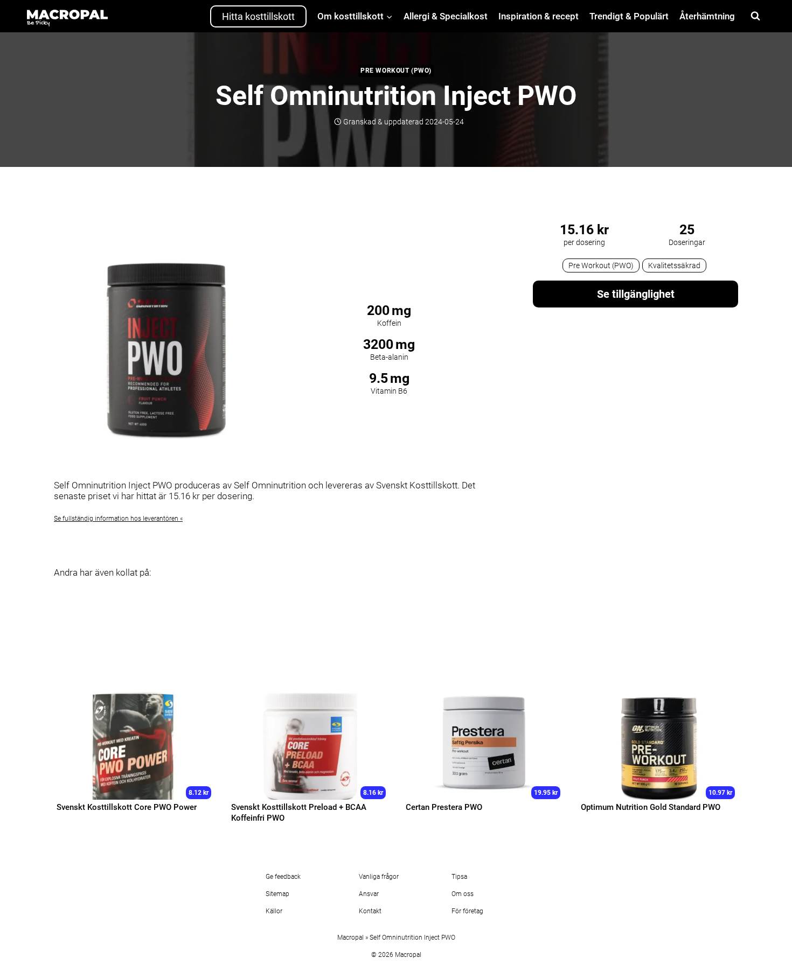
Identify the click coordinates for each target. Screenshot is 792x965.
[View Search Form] (755, 16)
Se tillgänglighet (636, 294)
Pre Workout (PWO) (396, 70)
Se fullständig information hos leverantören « (118, 518)
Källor (274, 911)
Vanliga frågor (379, 876)
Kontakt (370, 911)
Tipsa (459, 876)
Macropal (350, 937)
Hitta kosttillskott (258, 16)
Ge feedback (283, 876)
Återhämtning (707, 16)
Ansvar (369, 894)
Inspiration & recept (538, 16)
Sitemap (277, 894)
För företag (467, 911)
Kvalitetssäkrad (674, 265)
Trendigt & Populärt (629, 16)
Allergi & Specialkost (446, 16)
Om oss (462, 894)
